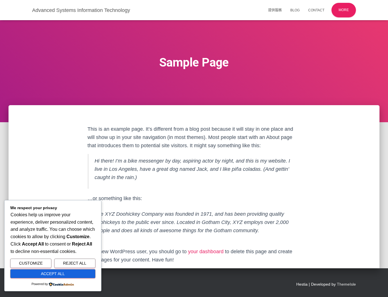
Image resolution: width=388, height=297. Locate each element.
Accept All (53, 273)
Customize (31, 263)
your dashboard (206, 251)
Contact (316, 10)
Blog (295, 10)
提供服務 (275, 10)
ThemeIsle (346, 284)
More (344, 10)
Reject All (74, 263)
